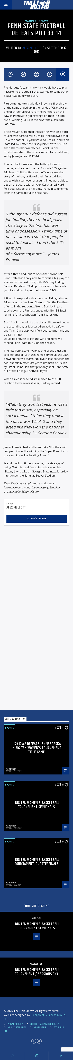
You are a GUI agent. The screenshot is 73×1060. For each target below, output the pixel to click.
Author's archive (36, 518)
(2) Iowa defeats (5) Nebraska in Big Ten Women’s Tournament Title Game (36, 748)
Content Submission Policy (44, 1024)
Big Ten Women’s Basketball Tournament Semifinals (37, 805)
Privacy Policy (15, 1024)
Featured (30, 21)
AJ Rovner (11, 768)
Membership (40, 1027)
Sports (43, 21)
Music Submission (17, 1027)
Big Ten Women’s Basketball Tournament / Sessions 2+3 (37, 972)
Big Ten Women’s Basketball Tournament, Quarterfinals (37, 862)
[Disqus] (36, 572)
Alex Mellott (32, 48)
